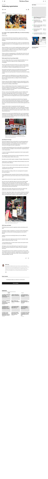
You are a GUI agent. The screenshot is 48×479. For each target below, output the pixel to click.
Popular (22, 292)
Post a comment (15, 283)
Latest (9, 292)
